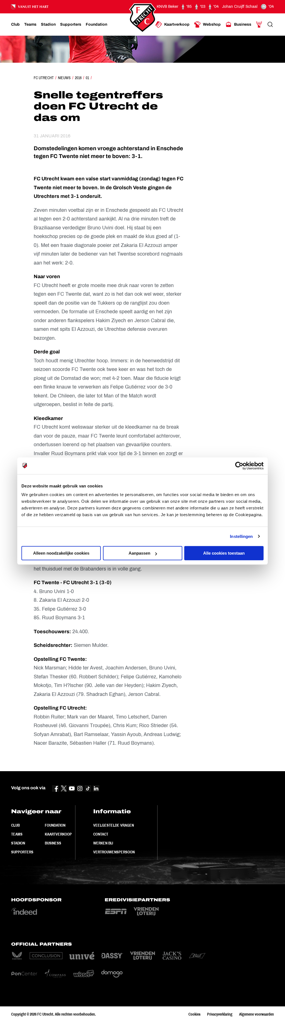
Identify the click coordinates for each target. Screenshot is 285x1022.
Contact (100, 834)
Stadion (18, 843)
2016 (78, 77)
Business (53, 843)
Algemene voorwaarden (256, 1014)
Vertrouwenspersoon (114, 852)
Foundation (55, 825)
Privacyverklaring (219, 1014)
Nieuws (64, 77)
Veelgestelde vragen (113, 825)
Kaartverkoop (58, 834)
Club (15, 825)
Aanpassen (139, 553)
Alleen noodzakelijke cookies (61, 553)
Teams (17, 834)
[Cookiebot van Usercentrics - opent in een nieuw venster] (239, 466)
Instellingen (241, 536)
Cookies (194, 1014)
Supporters (22, 852)
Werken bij (103, 843)
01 (87, 77)
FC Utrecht (44, 77)
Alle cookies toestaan (224, 553)
